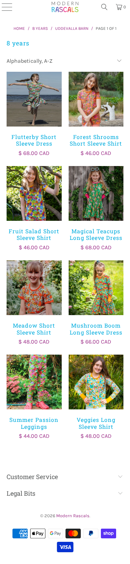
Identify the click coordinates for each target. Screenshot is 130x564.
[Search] (104, 7)
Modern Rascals (72, 515)
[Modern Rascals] (65, 7)
